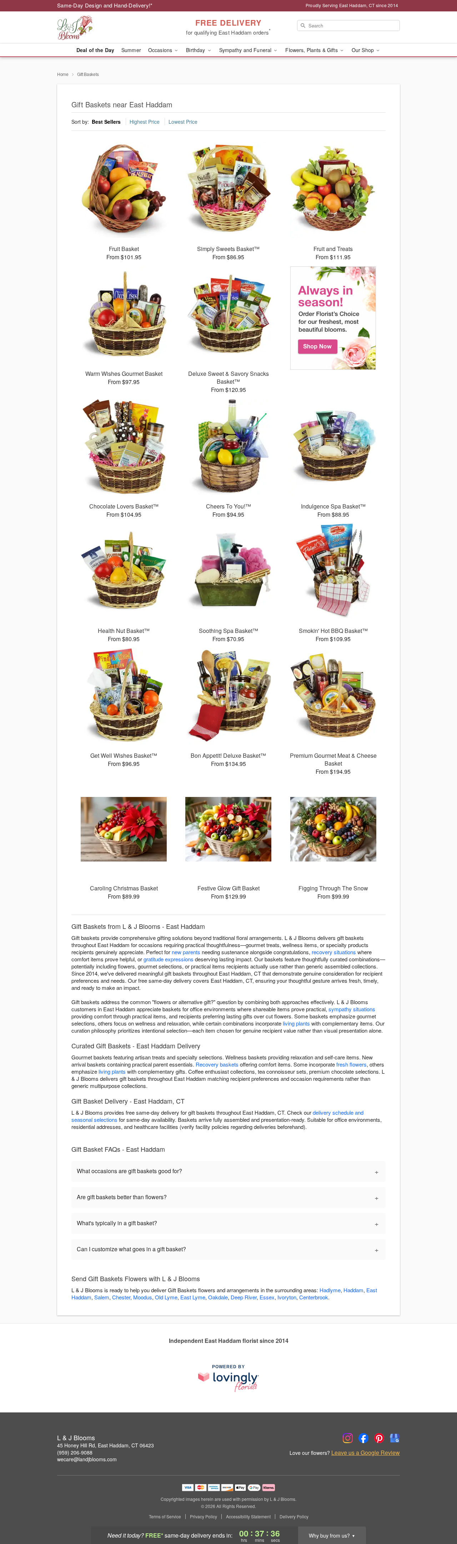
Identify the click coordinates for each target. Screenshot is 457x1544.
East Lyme (192, 1297)
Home (63, 74)
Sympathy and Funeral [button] (246, 49)
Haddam (353, 1290)
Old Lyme (166, 1297)
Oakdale (218, 1297)
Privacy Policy (203, 1516)
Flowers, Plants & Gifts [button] (312, 49)
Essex (267, 1297)
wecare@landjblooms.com (87, 1459)
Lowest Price (183, 121)
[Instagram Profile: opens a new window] (348, 1438)
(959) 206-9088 (74, 1452)
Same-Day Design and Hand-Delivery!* (105, 5)
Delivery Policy (294, 1516)
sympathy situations (351, 1009)
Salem (101, 1297)
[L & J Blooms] (108, 27)
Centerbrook (313, 1297)
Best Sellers (106, 121)
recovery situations (334, 952)
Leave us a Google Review (365, 1453)
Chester (121, 1297)
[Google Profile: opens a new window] (395, 1438)
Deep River (244, 1297)
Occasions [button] (161, 49)
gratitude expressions (169, 959)
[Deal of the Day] (333, 318)
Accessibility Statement (248, 1516)
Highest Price (145, 121)
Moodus (142, 1297)
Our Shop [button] (363, 49)
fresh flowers (351, 1064)
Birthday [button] (196, 49)
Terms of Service (165, 1516)
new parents (186, 952)
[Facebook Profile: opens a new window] (363, 1438)
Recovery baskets (217, 1064)
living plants (296, 1023)
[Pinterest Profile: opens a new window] (379, 1438)
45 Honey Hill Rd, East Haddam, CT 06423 (105, 1445)
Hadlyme (330, 1290)
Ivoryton (286, 1297)
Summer (131, 49)
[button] (438, 1514)
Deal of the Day (95, 49)
